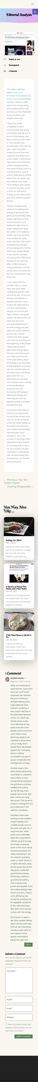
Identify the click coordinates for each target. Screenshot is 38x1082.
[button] (35, 11)
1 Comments (13, 71)
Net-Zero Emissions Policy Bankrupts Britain (18, 95)
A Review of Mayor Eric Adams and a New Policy (16, 587)
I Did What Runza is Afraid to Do (18, 636)
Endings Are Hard (13, 540)
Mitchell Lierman (17, 678)
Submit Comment (23, 1036)
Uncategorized (14, 65)
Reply (28, 944)
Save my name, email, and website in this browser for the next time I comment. (18, 1027)
